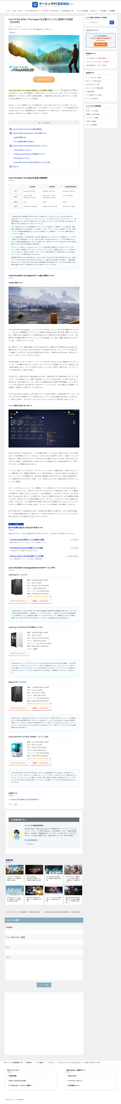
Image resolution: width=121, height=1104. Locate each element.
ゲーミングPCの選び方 (92, 98)
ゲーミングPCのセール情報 (93, 77)
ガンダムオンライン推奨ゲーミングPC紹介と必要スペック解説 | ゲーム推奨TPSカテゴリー (73, 879)
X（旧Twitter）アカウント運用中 (20, 1085)
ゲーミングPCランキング (32, 11)
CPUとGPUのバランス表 (92, 84)
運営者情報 (12, 1076)
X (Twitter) (30, 844)
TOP (14, 1062)
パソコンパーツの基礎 (92, 118)
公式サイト (16, 166)
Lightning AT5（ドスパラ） (23, 150)
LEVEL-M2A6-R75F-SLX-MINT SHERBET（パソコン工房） (32, 162)
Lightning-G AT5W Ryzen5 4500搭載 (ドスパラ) (29, 154)
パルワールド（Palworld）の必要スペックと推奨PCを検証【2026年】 (14, 878)
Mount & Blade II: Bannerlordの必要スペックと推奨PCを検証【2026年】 (34, 878)
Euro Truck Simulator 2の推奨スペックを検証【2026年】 (34, 899)
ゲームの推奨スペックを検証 (94, 95)
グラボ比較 (103, 11)
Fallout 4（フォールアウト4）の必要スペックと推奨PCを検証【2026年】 (14, 899)
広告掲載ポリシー (74, 1085)
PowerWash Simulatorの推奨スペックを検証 (26, 548)
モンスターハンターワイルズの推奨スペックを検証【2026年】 (23, 912)
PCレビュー (94, 11)
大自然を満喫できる (20, 137)
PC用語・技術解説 (91, 121)
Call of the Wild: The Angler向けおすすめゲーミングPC (30, 146)
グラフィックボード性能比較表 (94, 88)
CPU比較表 (112, 11)
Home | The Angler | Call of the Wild (24, 799)
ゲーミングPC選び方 (82, 11)
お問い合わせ (72, 1076)
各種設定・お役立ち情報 (92, 114)
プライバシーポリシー (75, 1081)
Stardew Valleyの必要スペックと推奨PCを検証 (27, 539)
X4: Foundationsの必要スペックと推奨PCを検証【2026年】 (53, 878)
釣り (16, 804)
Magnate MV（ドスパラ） (22, 158)
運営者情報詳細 (32, 840)
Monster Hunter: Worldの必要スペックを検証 (27, 556)
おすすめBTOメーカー (68, 11)
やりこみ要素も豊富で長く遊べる (24, 141)
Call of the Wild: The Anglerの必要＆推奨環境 (27, 129)
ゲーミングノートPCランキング (50, 11)
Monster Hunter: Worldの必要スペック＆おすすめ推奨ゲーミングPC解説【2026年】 (73, 900)
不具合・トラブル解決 (92, 111)
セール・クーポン (17, 11)
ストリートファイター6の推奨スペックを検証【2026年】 (53, 899)
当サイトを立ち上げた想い (17, 1081)
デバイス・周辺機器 (91, 125)
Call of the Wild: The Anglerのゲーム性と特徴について (30, 133)
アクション (12, 32)
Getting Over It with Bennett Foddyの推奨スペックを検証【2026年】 (63, 912)
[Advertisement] (44, 1023)
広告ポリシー (40, 29)
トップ (8, 11)
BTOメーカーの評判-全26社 (93, 81)
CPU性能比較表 (90, 91)
